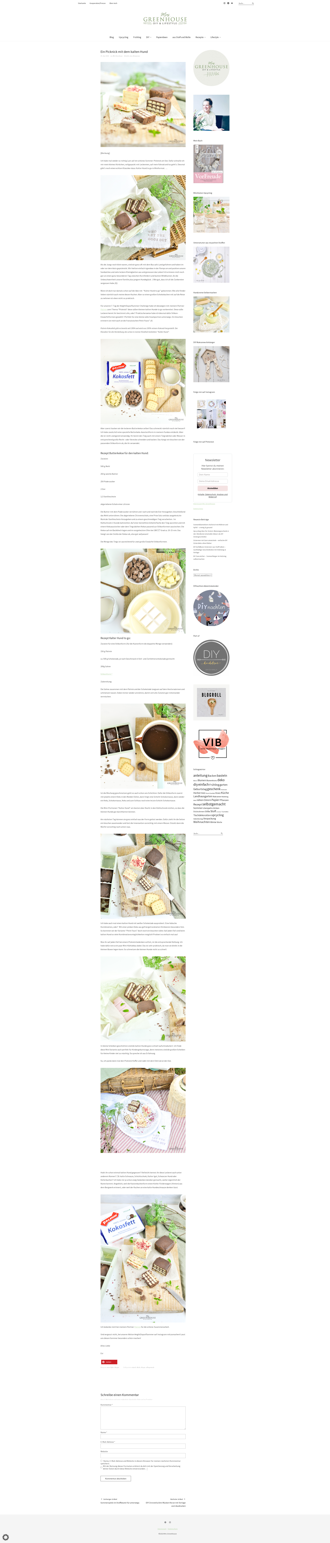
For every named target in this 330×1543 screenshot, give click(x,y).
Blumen (202, 780)
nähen (200, 800)
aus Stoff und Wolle (181, 37)
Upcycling (123, 37)
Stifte (207, 811)
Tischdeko (224, 812)
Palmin (104, 309)
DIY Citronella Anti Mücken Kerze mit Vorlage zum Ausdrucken (166, 1502)
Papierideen (161, 37)
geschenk (214, 789)
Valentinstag (198, 819)
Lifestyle (215, 37)
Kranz (218, 793)
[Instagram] (169, 1522)
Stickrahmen (199, 811)
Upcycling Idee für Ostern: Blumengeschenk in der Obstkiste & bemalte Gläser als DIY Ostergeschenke (211, 534)
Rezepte (200, 37)
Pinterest (228, 3)
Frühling (137, 37)
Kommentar (107, 1404)
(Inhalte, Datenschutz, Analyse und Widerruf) (213, 495)
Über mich (113, 3)
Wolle (219, 822)
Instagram (224, 3)
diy (195, 784)
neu (194, 800)
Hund (207, 793)
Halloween (224, 789)
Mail (232, 3)
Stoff (213, 811)
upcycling (217, 815)
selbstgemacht (150, 1367)
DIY (147, 37)
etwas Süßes (110, 1367)
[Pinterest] (165, 1522)
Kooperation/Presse (98, 3)
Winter (213, 822)
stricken (218, 812)
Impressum (162, 1529)
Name (104, 1432)
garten (224, 784)
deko (221, 780)
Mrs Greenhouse (118, 56)
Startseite (82, 3)
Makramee (217, 796)
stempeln (207, 808)
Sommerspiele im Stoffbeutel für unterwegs (120, 1501)
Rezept (143, 1367)
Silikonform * (106, 674)
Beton (195, 781)
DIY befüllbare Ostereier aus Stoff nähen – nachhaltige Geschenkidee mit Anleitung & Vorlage (209, 550)
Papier (215, 800)
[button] (109, 1362)
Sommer (198, 808)
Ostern (207, 800)
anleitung (200, 775)
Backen (212, 775)
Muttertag (225, 797)
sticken (215, 808)
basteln (222, 775)
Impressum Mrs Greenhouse (204, 504)
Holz (203, 793)
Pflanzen (224, 800)
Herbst (197, 792)
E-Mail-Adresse (108, 1442)
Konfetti (212, 793)
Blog (112, 37)
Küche (139, 1367)
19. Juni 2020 (105, 56)
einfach (134, 1367)
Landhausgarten (202, 796)
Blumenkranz (211, 780)
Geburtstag (200, 789)
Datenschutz (198, 508)
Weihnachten (201, 822)
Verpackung (209, 818)
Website (104, 1451)
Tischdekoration (202, 815)
